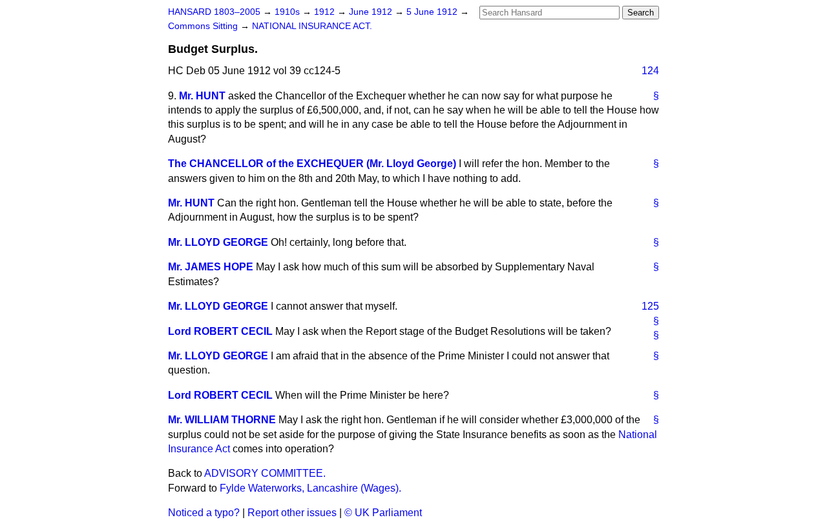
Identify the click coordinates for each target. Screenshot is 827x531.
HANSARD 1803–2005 (214, 12)
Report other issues (292, 512)
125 (650, 306)
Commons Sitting (204, 26)
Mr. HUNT (202, 95)
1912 (325, 12)
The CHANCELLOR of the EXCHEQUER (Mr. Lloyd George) (312, 163)
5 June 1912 (433, 12)
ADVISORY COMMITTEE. (265, 473)
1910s (288, 12)
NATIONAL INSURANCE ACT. (312, 26)
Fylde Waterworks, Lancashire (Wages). (310, 488)
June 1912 (372, 12)
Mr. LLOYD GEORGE (218, 242)
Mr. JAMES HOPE (210, 266)
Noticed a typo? (204, 512)
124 (650, 70)
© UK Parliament (383, 512)
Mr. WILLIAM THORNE (222, 419)
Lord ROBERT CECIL (220, 331)
